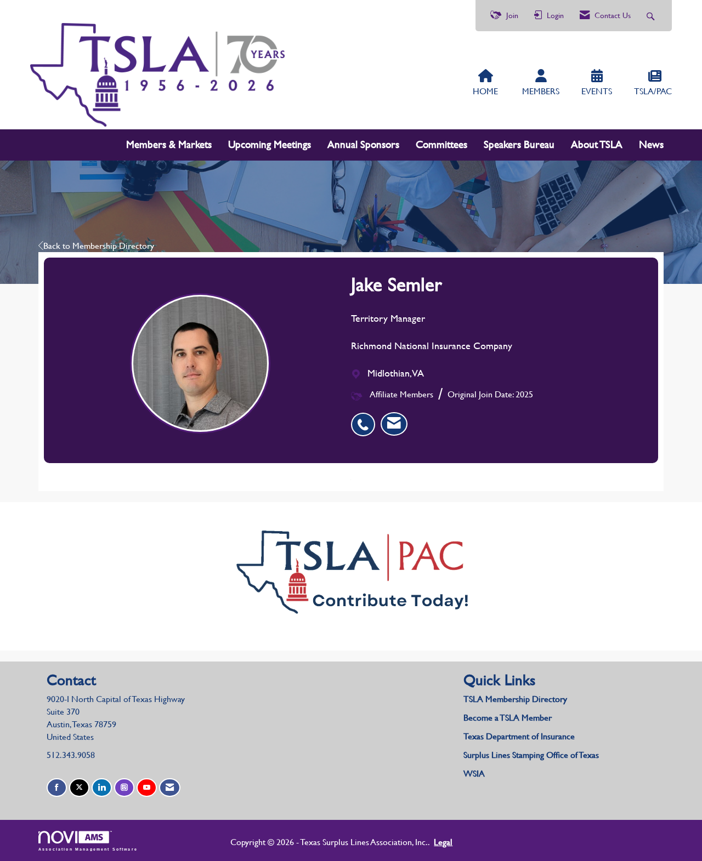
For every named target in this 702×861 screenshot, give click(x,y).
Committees (441, 144)
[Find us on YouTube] (147, 787)
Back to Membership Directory (98, 246)
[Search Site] (652, 15)
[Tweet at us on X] (79, 787)
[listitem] (366, 418)
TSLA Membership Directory (515, 699)
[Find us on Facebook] (57, 787)
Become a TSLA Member (507, 717)
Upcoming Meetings (269, 144)
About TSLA (596, 144)
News (651, 144)
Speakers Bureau (519, 144)
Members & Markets (169, 144)
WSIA (474, 773)
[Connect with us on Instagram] (124, 787)
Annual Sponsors (363, 144)
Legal (443, 842)
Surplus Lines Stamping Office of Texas (531, 755)
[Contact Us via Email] (169, 787)
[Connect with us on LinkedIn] (102, 787)
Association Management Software (88, 849)
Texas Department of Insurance (520, 736)
